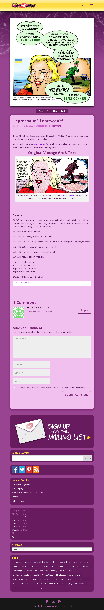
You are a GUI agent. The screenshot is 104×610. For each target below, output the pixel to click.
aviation (28, 562)
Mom (71, 575)
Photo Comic (37, 579)
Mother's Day (18, 579)
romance (70, 579)
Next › (55, 111)
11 (15, 523)
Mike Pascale (39, 144)
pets (27, 579)
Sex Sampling (17, 488)
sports (43, 583)
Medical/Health (48, 575)
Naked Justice (18, 501)
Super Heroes (54, 583)
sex (37, 583)
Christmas (84, 562)
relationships (59, 579)
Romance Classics (83, 579)
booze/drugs (65, 562)
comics (15, 566)
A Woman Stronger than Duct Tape (27, 492)
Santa (15, 583)
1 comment (56, 126)
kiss (70, 570)
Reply (84, 310)
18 (15, 526)
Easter (46, 566)
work (32, 588)
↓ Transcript (22, 282)
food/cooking (86, 566)
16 (26, 523)
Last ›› (64, 111)
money (78, 575)
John (18, 126)
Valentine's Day (80, 583)
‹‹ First (40, 111)
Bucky (75, 562)
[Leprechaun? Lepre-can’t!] (52, 62)
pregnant (47, 579)
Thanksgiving (67, 583)
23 (26, 526)
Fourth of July (18, 570)
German (29, 570)
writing (39, 588)
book (55, 562)
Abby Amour (18, 562)
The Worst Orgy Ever (21, 484)
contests (24, 566)
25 (15, 530)
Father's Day (63, 566)
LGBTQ (36, 575)
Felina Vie (74, 566)
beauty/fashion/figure (42, 562)
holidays (63, 570)
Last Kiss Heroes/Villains (22, 575)
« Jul (13, 536)
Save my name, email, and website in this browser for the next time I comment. (51, 387)
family (53, 566)
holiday (54, 570)
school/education (26, 583)
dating (38, 566)
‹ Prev (48, 111)
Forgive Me (17, 496)
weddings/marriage (20, 588)
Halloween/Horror (42, 570)
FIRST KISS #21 (68, 195)
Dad (31, 566)
